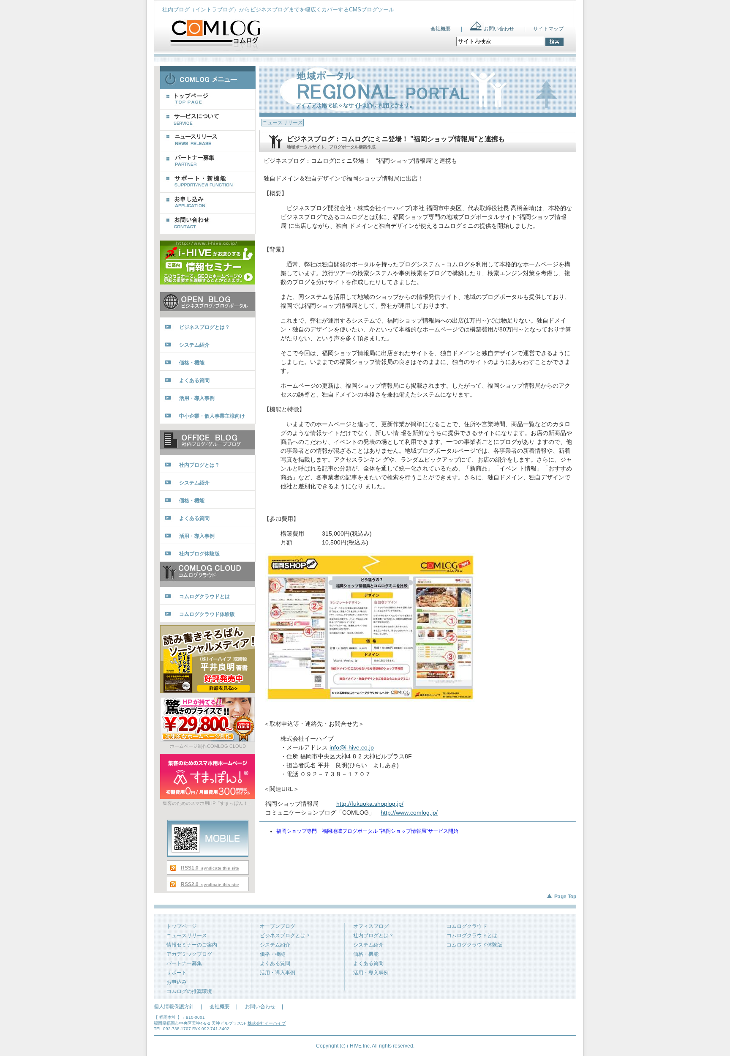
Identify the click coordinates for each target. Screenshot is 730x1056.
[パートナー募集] (208, 161)
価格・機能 (272, 954)
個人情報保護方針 (174, 1006)
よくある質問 (275, 963)
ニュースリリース (186, 935)
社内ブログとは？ (373, 935)
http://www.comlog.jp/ (409, 812)
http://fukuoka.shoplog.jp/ (369, 803)
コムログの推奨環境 (189, 991)
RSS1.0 (210, 868)
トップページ (181, 926)
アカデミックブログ (189, 954)
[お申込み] (208, 203)
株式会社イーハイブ (267, 1023)
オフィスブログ (371, 926)
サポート (176, 973)
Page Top (565, 897)
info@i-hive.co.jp (352, 747)
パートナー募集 (184, 963)
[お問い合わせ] (208, 223)
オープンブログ (277, 926)
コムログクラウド (467, 926)
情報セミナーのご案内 (191, 945)
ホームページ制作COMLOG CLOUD (208, 746)
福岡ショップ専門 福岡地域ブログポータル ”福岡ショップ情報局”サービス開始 (367, 831)
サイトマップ (548, 29)
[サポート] (208, 182)
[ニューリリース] (208, 141)
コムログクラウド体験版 (474, 945)
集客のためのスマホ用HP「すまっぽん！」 (208, 803)
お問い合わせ (499, 29)
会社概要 (440, 29)
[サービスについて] (208, 120)
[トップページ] (208, 99)
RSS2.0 (210, 884)
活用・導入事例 (277, 973)
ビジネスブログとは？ (285, 935)
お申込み (176, 982)
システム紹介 (275, 945)
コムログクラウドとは (472, 935)
